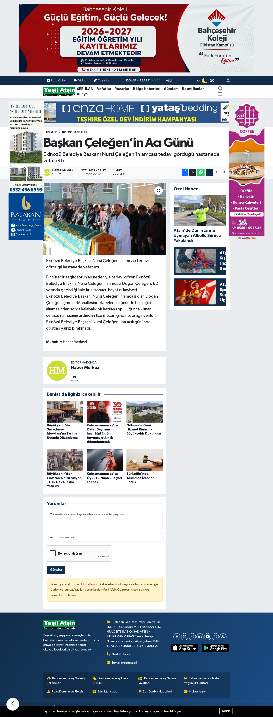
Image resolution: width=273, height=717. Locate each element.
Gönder (56, 570)
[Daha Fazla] (209, 172)
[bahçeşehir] (136, 38)
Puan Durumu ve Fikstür (68, 691)
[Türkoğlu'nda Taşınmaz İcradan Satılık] (144, 460)
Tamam (226, 711)
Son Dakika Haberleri (157, 691)
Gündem (171, 89)
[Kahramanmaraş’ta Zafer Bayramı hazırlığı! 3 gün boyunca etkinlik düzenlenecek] (105, 411)
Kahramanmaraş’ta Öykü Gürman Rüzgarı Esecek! (104, 478)
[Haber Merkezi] (57, 370)
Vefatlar (104, 89)
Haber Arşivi (197, 691)
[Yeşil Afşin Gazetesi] (59, 91)
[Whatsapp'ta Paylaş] (201, 172)
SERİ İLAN (85, 89)
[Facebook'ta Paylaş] (185, 172)
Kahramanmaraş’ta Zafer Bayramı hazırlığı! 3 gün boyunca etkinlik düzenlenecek (102, 433)
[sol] (26, 170)
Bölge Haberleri (146, 89)
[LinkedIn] (199, 636)
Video (82, 80)
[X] (184, 636)
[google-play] (215, 648)
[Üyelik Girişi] (226, 80)
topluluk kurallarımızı (85, 584)
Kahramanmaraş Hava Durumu (110, 681)
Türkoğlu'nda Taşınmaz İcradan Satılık (140, 478)
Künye (82, 94)
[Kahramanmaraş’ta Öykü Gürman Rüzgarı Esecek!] (105, 460)
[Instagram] (192, 636)
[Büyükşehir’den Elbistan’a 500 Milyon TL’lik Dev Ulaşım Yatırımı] (65, 460)
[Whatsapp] (215, 636)
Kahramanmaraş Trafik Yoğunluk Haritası (201, 681)
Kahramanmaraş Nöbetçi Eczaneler (66, 681)
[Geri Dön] (12, 704)
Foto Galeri (59, 80)
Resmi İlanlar (193, 89)
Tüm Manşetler (108, 691)
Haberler (50, 132)
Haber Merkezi (85, 367)
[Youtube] (207, 636)
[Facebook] (176, 636)
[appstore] (184, 648)
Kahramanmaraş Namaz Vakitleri (157, 681)
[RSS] (223, 636)
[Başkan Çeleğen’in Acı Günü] (104, 219)
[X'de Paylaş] (192, 172)
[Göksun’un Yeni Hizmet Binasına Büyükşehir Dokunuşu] (144, 411)
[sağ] (246, 170)
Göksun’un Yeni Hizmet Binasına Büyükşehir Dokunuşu (143, 429)
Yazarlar (103, 80)
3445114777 (121, 654)
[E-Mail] (74, 377)
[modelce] (136, 112)
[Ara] (220, 89)
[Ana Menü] (220, 94)
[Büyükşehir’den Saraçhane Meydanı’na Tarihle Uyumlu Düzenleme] (65, 411)
